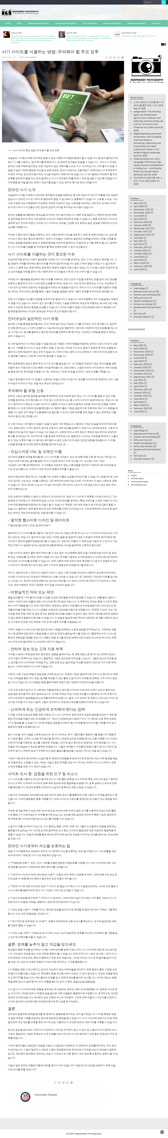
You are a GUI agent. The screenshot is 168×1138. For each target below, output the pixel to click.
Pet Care (138, 313)
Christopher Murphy (45, 1094)
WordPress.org (138, 484)
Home (8, 23)
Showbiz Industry (142, 316)
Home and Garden (136, 23)
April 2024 (139, 244)
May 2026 (138, 203)
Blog (19, 23)
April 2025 (139, 219)
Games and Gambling (65, 23)
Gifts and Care (90, 23)
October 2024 (141, 231)
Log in (134, 475)
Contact (156, 23)
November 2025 (142, 212)
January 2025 (141, 225)
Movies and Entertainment (147, 307)
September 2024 (142, 234)
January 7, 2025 (10, 57)
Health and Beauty (112, 23)
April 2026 (139, 206)
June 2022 (139, 269)
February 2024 (141, 247)
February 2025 (141, 222)
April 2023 (139, 259)
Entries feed (137, 478)
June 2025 (139, 215)
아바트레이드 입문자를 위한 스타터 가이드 (139, 36)
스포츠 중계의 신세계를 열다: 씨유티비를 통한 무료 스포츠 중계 (148, 104)
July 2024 (138, 237)
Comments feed (139, 481)
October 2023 (141, 253)
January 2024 (141, 250)
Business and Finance (38, 23)
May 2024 (139, 241)
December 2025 (142, 209)
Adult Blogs (139, 288)
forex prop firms (136, 329)
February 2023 (141, 266)
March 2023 (140, 263)
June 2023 (139, 256)
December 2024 (142, 228)
